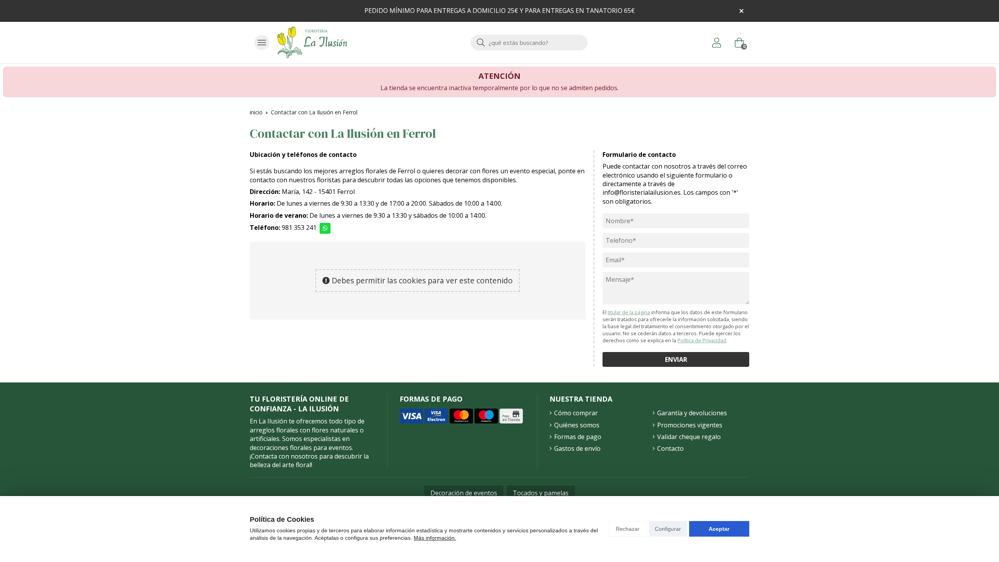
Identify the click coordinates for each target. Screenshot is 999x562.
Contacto (670, 448)
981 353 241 (299, 227)
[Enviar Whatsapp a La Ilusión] (325, 228)
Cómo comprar (576, 413)
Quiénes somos (576, 425)
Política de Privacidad (701, 340)
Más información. (435, 538)
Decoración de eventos (463, 493)
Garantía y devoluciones (692, 413)
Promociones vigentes (689, 425)
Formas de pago (577, 436)
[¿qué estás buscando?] (529, 42)
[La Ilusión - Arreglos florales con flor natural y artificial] (312, 43)
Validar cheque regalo (689, 436)
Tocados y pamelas (541, 493)
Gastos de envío (577, 448)
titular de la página (629, 312)
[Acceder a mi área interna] (716, 42)
